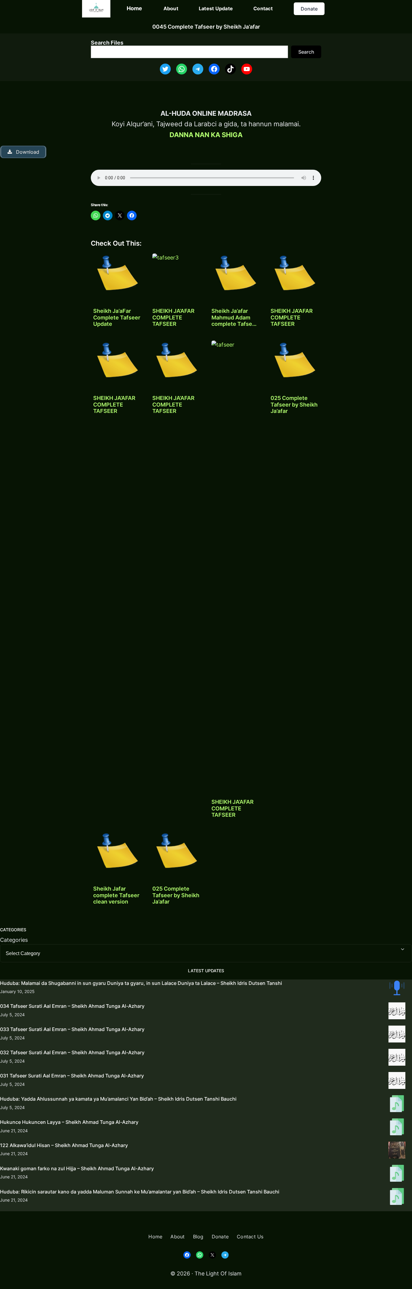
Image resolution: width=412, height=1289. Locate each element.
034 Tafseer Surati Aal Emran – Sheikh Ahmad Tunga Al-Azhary (72, 1006)
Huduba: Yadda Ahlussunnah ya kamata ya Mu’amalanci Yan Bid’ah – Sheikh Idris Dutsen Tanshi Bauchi (118, 1099)
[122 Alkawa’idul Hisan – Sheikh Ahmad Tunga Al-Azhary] (396, 1151)
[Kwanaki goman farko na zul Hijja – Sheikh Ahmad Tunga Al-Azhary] (396, 1174)
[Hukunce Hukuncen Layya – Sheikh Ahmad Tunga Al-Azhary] (396, 1128)
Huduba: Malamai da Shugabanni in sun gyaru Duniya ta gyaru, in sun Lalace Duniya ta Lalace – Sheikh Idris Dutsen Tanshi (141, 983)
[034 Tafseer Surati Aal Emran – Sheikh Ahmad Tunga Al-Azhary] (396, 1012)
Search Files (107, 42)
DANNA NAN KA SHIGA (206, 135)
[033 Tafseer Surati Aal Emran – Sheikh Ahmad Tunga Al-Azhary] (396, 1035)
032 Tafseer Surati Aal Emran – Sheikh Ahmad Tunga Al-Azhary (72, 1052)
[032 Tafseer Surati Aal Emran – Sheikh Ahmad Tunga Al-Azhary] (396, 1058)
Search (306, 52)
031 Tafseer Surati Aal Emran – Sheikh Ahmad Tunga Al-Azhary (72, 1076)
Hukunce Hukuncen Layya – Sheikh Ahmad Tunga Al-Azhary (69, 1122)
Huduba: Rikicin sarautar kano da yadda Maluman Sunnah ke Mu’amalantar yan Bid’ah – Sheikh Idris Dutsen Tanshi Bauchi (139, 1192)
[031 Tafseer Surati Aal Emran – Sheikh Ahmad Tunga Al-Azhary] (396, 1081)
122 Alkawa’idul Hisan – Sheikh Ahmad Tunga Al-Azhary (64, 1145)
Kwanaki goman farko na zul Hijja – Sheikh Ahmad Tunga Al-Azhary (77, 1168)
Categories (14, 940)
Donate (309, 9)
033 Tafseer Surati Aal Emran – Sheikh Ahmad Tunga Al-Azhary (72, 1029)
